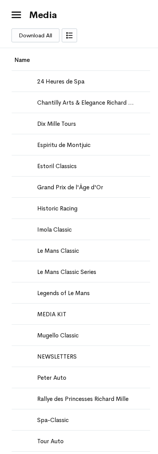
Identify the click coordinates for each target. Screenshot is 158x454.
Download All (35, 35)
